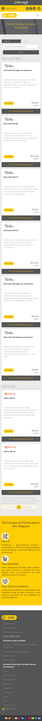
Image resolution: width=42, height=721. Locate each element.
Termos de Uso (10, 628)
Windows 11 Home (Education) (16, 652)
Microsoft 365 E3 (11, 230)
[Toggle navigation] (37, 15)
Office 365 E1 (9, 398)
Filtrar (21, 52)
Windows (7, 692)
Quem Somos (9, 624)
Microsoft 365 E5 (11, 124)
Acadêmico (26, 41)
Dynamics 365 (9, 675)
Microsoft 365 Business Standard (18, 337)
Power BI (7, 688)
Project (6, 697)
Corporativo (6, 41)
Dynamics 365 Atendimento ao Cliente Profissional (20, 646)
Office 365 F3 (8, 656)
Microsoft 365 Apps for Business (18, 70)
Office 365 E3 (9, 452)
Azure (5, 671)
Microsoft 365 (9, 680)
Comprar (8, 103)
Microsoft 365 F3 (11, 177)
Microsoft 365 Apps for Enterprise (18, 284)
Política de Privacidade (13, 632)
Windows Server (10, 705)
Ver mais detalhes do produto (21, 111)
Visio (5, 701)
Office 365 (7, 684)
